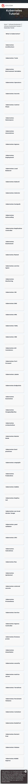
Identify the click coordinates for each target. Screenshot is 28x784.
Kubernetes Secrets (12, 93)
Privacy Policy (6, 781)
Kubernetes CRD (11, 337)
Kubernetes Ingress (12, 144)
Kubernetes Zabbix (12, 487)
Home (5, 24)
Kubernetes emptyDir (13, 462)
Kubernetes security (13, 663)
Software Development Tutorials (12, 26)
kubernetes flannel (12, 254)
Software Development (15, 24)
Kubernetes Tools (12, 58)
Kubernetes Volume (12, 747)
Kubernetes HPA (11, 314)
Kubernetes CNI (11, 292)
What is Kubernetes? (13, 34)
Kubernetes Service (12, 612)
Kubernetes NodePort (13, 723)
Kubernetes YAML (12, 325)
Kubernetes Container (13, 712)
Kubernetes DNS (11, 303)
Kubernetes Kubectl (12, 181)
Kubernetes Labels (12, 374)
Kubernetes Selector (13, 193)
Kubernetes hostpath (13, 204)
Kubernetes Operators (13, 82)
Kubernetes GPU (11, 537)
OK (26, 771)
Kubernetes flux (11, 562)
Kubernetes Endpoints (13, 385)
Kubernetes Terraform (13, 687)
